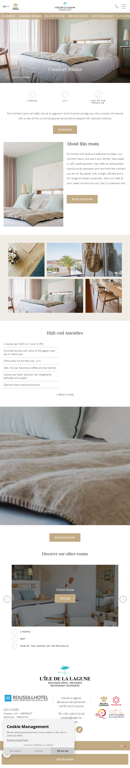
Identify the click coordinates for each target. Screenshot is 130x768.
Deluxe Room (65, 607)
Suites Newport (102, 16)
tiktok (79, 729)
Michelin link (116, 701)
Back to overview (21, 77)
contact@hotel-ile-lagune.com (71, 720)
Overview (8, 16)
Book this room (82, 199)
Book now (65, 129)
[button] (7, 599)
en (4, 6)
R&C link (15, 6)
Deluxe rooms (54, 16)
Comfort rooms (29, 16)
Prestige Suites (78, 16)
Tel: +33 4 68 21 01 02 (117, 6)
